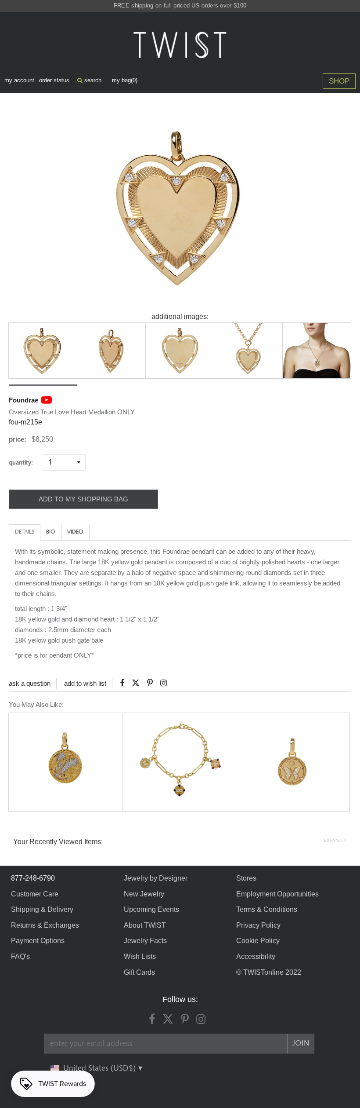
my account (19, 80)
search (92, 80)
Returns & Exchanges (45, 925)
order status (54, 80)
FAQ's (20, 956)
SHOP (339, 81)
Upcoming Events (151, 909)
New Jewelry (144, 894)
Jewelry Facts (145, 940)
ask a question (29, 683)
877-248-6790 (33, 878)
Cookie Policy (258, 940)
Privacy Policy (258, 925)
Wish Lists (140, 956)
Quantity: (24, 462)
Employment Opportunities (277, 894)
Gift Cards (139, 972)
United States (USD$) (100, 1068)
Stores (246, 878)
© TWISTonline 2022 (268, 972)
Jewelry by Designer (155, 878)
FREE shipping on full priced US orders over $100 (180, 5)
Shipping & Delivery (42, 909)
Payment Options (38, 940)
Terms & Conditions (266, 909)
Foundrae (23, 400)
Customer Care (34, 894)
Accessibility (255, 956)
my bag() (124, 80)
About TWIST (145, 925)
